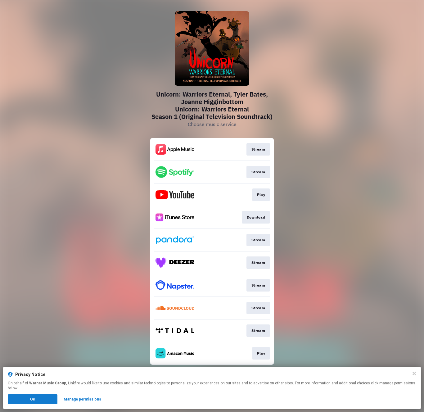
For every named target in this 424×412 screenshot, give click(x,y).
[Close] (414, 373)
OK (32, 399)
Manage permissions (82, 399)
